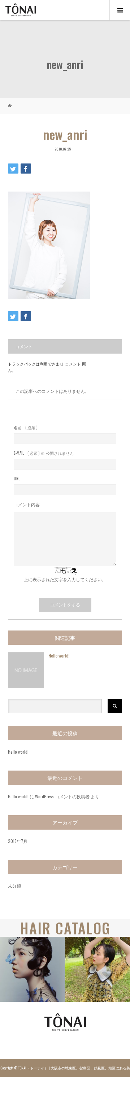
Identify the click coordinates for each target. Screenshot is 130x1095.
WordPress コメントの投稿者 (62, 796)
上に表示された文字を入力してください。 (65, 579)
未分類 (14, 886)
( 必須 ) (26, 428)
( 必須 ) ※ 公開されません (44, 453)
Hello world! (58, 655)
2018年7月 (17, 841)
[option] (32, 969)
